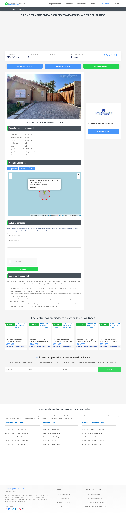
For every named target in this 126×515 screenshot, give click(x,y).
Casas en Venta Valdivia (50, 440)
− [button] (10, 178)
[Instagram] (6, 509)
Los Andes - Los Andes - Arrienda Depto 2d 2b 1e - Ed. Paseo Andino (108, 340)
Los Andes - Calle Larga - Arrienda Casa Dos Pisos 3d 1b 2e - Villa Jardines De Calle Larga (85, 340)
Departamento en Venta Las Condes (16, 440)
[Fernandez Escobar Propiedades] (103, 111)
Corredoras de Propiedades (94, 502)
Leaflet (49, 215)
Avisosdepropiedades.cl (15, 489)
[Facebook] (9, 509)
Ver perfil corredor (100, 66)
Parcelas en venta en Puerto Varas (93, 440)
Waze (32, 169)
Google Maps (13, 169)
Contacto (60, 506)
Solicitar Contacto (25, 66)
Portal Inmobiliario (63, 494)
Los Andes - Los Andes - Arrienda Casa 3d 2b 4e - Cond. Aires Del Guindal (61, 340)
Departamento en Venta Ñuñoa (15, 444)
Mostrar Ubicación (63, 66)
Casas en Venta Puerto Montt (52, 433)
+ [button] (10, 175)
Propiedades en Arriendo (93, 498)
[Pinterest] (20, 509)
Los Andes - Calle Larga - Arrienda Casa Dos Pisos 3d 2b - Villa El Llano (38, 340)
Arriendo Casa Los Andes (17, 9)
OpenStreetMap (61, 215)
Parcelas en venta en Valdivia (91, 437)
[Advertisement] (63, 34)
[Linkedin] (16, 509)
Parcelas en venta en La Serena (92, 444)
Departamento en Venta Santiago (15, 429)
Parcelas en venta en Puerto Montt (93, 433)
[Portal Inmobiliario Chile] (15, 3)
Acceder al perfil (104, 131)
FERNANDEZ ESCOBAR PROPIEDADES (16, 346)
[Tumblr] (23, 509)
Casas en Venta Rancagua (51, 444)
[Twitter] (13, 509)
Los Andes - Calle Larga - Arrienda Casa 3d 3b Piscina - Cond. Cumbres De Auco (15, 340)
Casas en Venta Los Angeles (52, 437)
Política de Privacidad (64, 502)
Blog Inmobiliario (63, 498)
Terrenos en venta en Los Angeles (93, 429)
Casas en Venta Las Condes (52, 429)
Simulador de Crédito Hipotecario (96, 506)
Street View (23, 169)
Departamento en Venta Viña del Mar (16, 433)
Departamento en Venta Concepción (17, 437)
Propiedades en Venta (92, 494)
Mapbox (79, 215)
